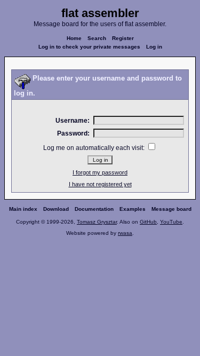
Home (74, 38)
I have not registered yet (100, 184)
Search (96, 38)
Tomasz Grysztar (97, 222)
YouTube (171, 222)
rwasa (125, 233)
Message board (171, 209)
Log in (154, 47)
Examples (132, 209)
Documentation (94, 209)
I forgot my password (100, 172)
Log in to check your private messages (89, 47)
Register (123, 38)
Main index (23, 209)
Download (56, 209)
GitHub (148, 222)
